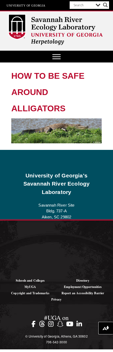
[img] (34, 323)
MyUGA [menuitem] (30, 287)
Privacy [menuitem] (56, 299)
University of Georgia (26, 5)
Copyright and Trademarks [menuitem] (30, 293)
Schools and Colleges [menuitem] (30, 280)
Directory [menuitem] (82, 280)
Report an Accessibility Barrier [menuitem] (82, 293)
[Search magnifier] (105, 5)
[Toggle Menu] (56, 56)
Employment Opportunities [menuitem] (83, 287)
